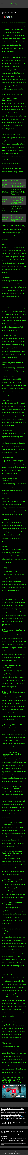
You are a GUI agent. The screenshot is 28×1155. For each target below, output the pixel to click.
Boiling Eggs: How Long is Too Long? (12, 1140)
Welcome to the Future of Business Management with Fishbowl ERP (11, 1115)
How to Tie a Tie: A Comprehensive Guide (13, 1138)
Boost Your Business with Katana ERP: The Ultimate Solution (13, 1122)
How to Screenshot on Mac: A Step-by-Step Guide (13, 1143)
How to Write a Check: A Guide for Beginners (11, 1135)
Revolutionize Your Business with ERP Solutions (12, 1109)
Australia (14, 4)
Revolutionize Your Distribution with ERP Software (13, 1119)
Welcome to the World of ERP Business (12, 1112)
